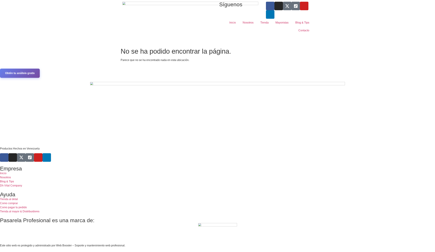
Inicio (232, 22)
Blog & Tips (302, 22)
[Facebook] (270, 6)
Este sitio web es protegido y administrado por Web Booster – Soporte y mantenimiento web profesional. (62, 245)
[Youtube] (304, 6)
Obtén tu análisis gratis (20, 73)
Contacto (303, 30)
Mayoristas (282, 22)
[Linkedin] (270, 14)
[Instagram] (278, 6)
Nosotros (248, 22)
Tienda (264, 22)
